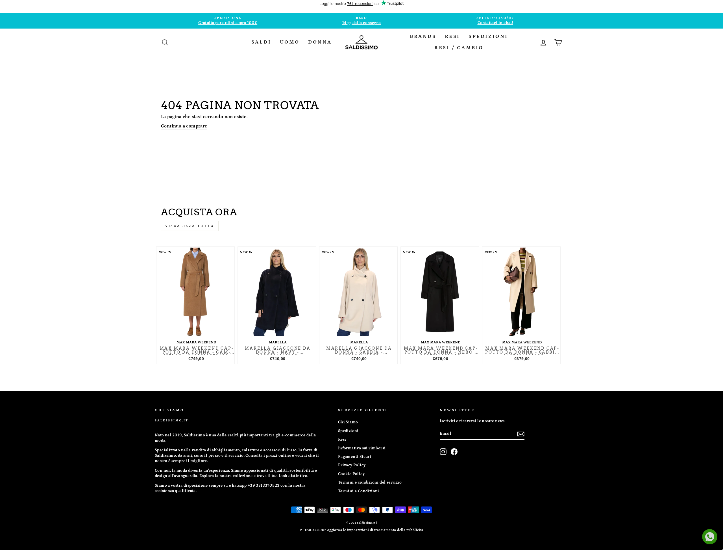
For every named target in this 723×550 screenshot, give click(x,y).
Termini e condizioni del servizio (370, 482)
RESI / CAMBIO (459, 48)
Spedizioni (348, 431)
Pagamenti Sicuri (354, 456)
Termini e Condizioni (358, 491)
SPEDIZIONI (488, 36)
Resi (342, 439)
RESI (452, 36)
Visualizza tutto (189, 226)
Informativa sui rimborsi (362, 448)
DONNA (320, 42)
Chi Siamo (348, 422)
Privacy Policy (352, 465)
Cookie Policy (351, 474)
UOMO (290, 42)
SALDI (261, 42)
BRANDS (423, 36)
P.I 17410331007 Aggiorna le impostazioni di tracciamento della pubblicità (361, 530)
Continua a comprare (184, 126)
